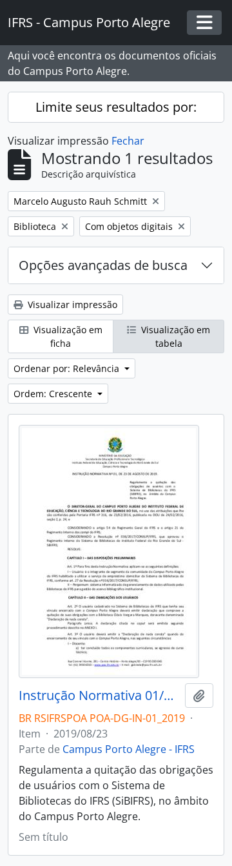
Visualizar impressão (71, 304)
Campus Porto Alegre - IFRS (129, 749)
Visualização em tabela (174, 336)
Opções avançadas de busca (103, 265)
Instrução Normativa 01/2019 (99, 695)
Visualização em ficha (66, 336)
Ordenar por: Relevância (68, 368)
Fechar (127, 141)
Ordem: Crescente (54, 393)
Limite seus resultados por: (116, 107)
